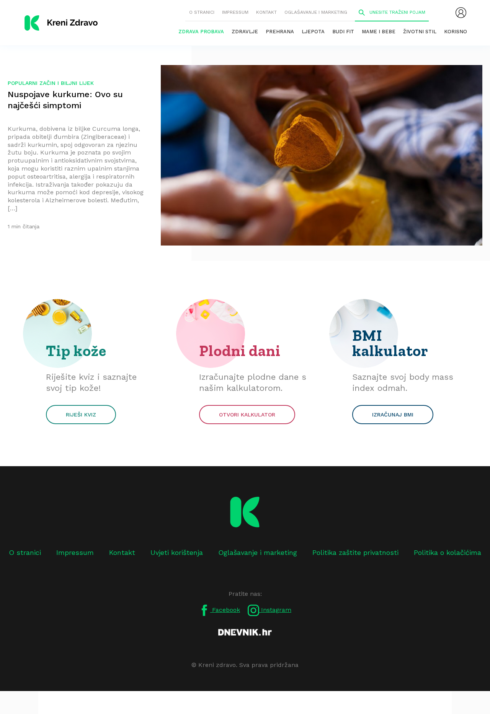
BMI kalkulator (390, 343)
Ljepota (313, 31)
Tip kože (76, 351)
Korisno (455, 31)
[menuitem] (461, 13)
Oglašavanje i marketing (315, 12)
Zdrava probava (201, 31)
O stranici (201, 12)
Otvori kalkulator (247, 414)
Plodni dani (240, 351)
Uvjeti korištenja (176, 552)
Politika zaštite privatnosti (355, 552)
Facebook (225, 609)
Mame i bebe (378, 31)
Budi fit (343, 31)
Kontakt (266, 12)
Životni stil (419, 31)
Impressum (235, 12)
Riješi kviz (81, 414)
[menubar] (461, 13)
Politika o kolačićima (447, 552)
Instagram (275, 609)
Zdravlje (245, 31)
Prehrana (280, 31)
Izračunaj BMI (392, 414)
